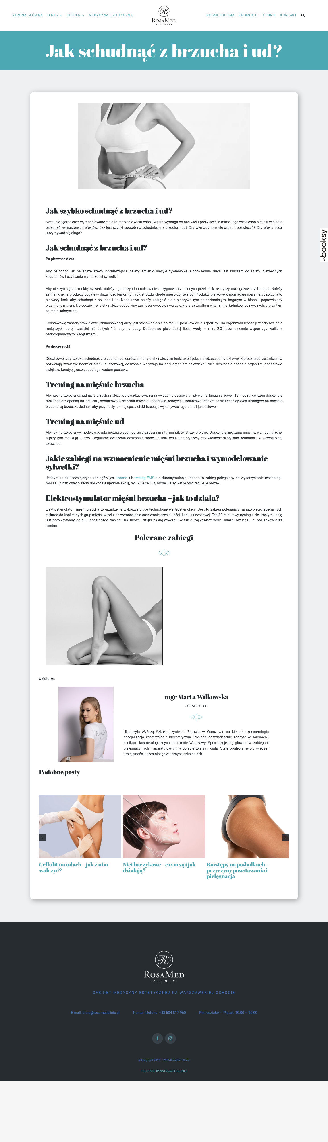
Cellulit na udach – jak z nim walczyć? (73, 867)
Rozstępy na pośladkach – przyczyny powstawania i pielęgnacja (238, 870)
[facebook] (157, 1038)
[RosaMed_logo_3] (164, 6)
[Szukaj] (303, 15)
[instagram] (170, 1038)
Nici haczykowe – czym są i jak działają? (159, 867)
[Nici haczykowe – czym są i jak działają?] (164, 797)
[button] (42, 837)
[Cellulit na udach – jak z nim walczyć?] (80, 797)
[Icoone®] (104, 570)
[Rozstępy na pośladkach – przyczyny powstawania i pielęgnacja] (248, 797)
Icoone (121, 478)
